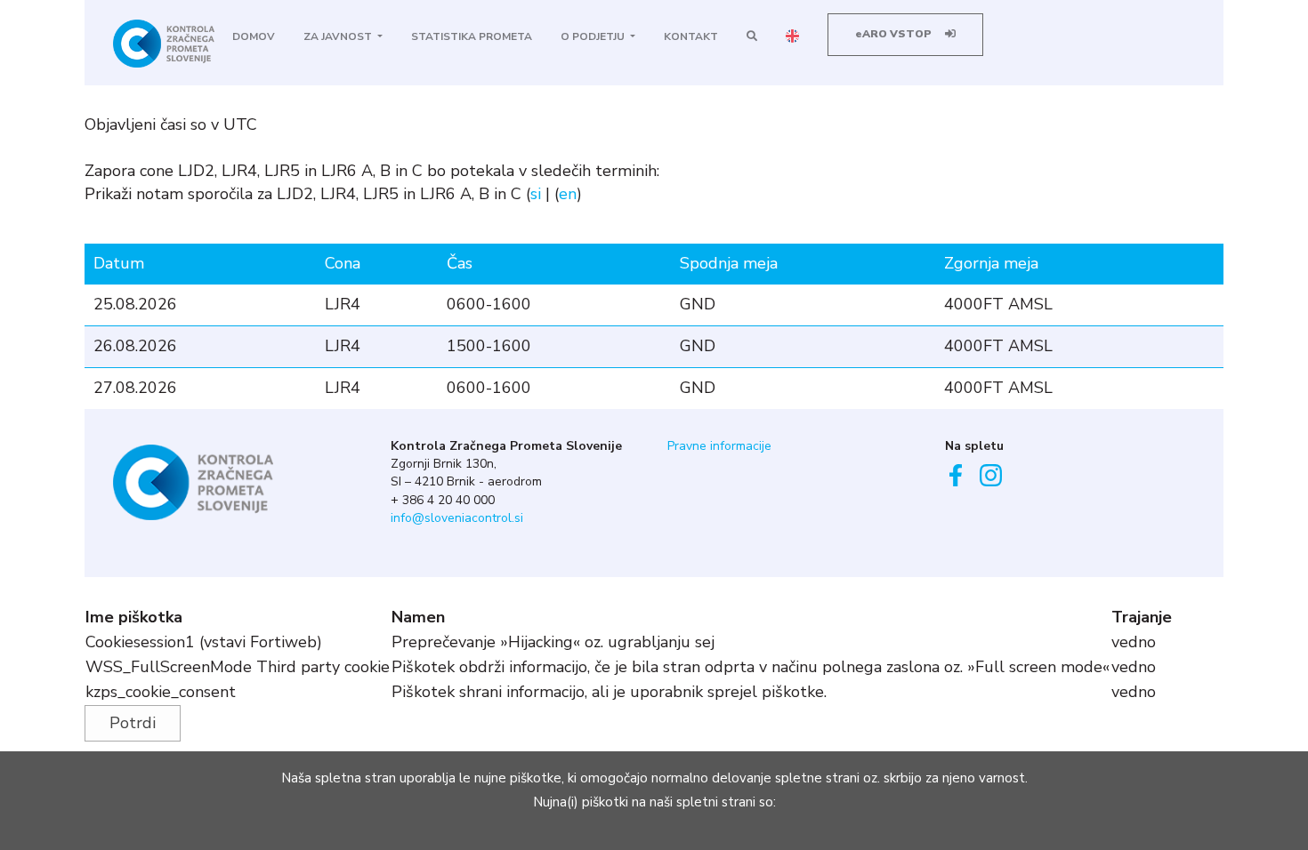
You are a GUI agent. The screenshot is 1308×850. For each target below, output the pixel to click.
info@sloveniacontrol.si (457, 517)
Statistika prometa (471, 36)
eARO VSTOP (894, 34)
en (568, 193)
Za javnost (339, 36)
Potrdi (132, 723)
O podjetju (594, 36)
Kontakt (691, 36)
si (535, 193)
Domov (253, 36)
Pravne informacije (719, 445)
